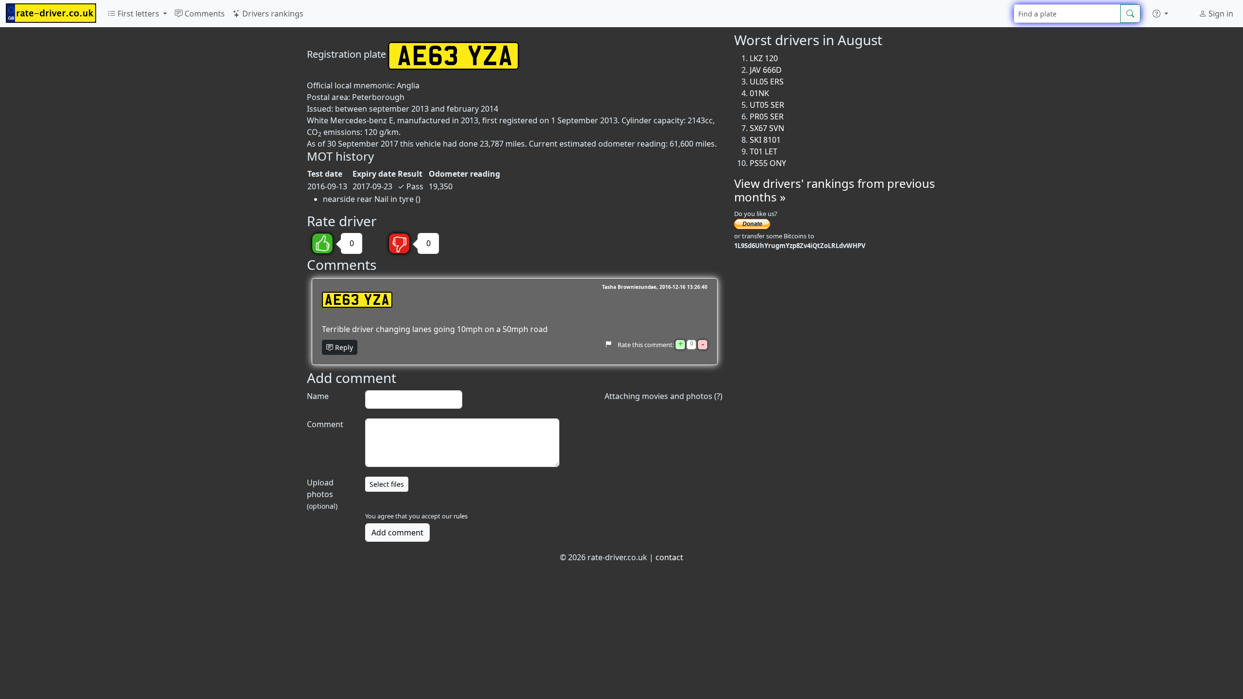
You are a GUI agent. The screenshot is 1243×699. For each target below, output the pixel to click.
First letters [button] (138, 13)
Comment (325, 424)
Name (318, 396)
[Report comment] (608, 344)
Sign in (1220, 13)
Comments (204, 13)
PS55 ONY (768, 163)
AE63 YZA (357, 299)
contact (669, 557)
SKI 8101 (765, 139)
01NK (759, 93)
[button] (1160, 13)
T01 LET (763, 151)
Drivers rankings (271, 13)
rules (461, 516)
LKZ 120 (764, 58)
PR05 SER (767, 116)
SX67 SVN (767, 128)
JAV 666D (766, 70)
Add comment (397, 532)
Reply (343, 347)
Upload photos (322, 494)
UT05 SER (767, 105)
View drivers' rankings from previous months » (834, 190)
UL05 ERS (767, 81)
